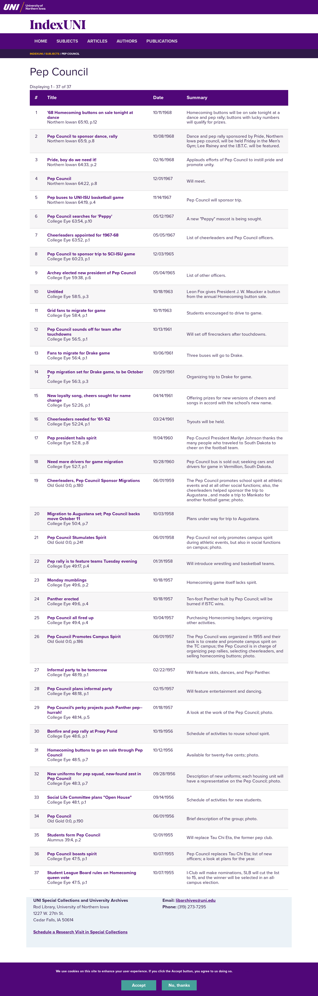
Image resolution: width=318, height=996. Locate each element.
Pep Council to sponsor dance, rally (82, 136)
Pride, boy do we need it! (71, 159)
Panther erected (63, 599)
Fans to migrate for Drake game (78, 353)
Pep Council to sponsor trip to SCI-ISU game (91, 254)
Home (40, 41)
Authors (127, 41)
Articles (97, 41)
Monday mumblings (67, 580)
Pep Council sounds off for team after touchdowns (84, 332)
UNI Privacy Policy (248, 971)
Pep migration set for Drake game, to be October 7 (95, 374)
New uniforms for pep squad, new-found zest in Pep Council (94, 776)
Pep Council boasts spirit (72, 853)
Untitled (55, 291)
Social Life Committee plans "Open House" (89, 797)
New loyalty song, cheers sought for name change (89, 398)
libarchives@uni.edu (196, 900)
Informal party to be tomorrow (77, 669)
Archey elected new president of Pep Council (91, 272)
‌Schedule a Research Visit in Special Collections (80, 932)
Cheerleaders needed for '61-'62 (78, 419)
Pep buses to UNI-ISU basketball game (85, 197)
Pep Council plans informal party (79, 688)
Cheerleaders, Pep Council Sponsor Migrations (93, 480)
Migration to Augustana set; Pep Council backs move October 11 (93, 516)
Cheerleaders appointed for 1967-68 (82, 235)
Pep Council (59, 178)
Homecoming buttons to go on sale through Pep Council (95, 753)
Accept (138, 985)
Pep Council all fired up (70, 617)
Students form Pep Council (73, 835)
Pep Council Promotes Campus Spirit (84, 636)
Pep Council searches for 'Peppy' (79, 216)
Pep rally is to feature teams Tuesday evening (92, 561)
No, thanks (179, 985)
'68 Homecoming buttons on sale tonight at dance (90, 115)
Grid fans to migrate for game (76, 310)
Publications (161, 41)
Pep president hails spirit (71, 438)
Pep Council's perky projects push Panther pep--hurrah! (94, 710)
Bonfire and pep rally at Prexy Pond (82, 731)
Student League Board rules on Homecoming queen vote (91, 875)
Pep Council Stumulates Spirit (76, 537)
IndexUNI (58, 24)
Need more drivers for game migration (85, 461)
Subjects (67, 41)
